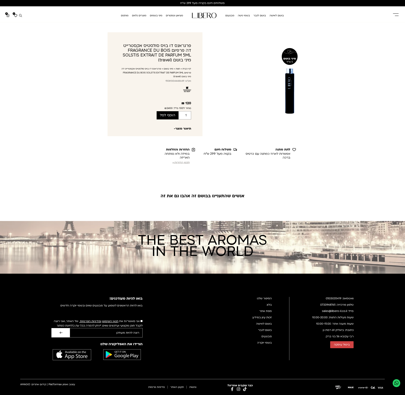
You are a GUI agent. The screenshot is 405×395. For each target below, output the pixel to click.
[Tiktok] (245, 389)
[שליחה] (60, 332)
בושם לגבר (259, 15)
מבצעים (229, 15)
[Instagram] (238, 389)
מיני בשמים (156, 15)
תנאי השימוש (110, 321)
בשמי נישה (244, 15)
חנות (178, 68)
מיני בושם (168, 68)
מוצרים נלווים (139, 15)
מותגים (124, 15)
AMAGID (25, 384)
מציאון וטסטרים (174, 15)
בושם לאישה (276, 15)
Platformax (55, 384)
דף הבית (187, 68)
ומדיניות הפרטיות (90, 321)
